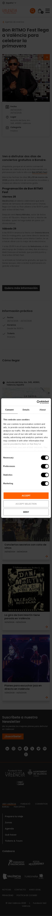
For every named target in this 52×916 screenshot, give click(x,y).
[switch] (45, 466)
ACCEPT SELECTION (26, 504)
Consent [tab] (9, 410)
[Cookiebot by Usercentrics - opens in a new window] (37, 402)
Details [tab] (26, 410)
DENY (26, 512)
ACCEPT (26, 495)
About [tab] (43, 410)
